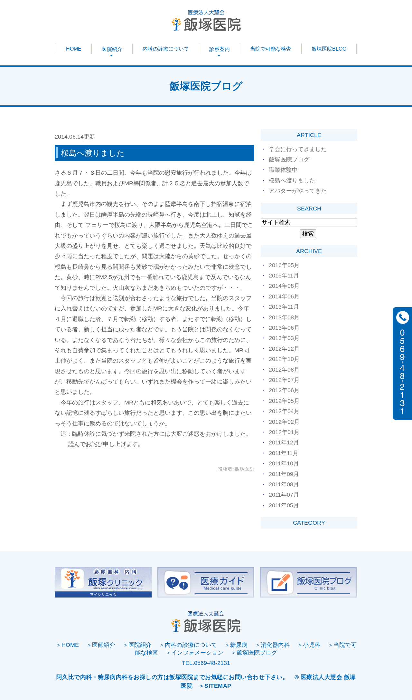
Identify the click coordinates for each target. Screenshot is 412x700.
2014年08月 (284, 286)
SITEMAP (217, 686)
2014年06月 (284, 296)
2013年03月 (284, 338)
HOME (73, 49)
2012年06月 (284, 390)
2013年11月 (284, 307)
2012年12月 (284, 348)
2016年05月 (284, 265)
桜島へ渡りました (93, 153)
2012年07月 (284, 380)
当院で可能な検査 (270, 49)
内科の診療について (166, 49)
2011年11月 (283, 453)
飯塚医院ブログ (289, 159)
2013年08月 (284, 317)
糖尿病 (239, 645)
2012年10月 (284, 359)
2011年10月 (284, 463)
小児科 (311, 645)
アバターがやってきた (298, 191)
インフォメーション (197, 652)
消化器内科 (275, 645)
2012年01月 (284, 432)
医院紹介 (140, 645)
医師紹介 (103, 645)
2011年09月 (284, 474)
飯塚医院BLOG (329, 49)
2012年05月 (284, 401)
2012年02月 (284, 422)
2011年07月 (284, 494)
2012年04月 (284, 411)
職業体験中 (283, 170)
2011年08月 (284, 484)
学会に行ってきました (298, 149)
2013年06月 (284, 328)
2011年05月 (284, 505)
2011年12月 (284, 442)
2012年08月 (284, 369)
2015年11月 (284, 275)
